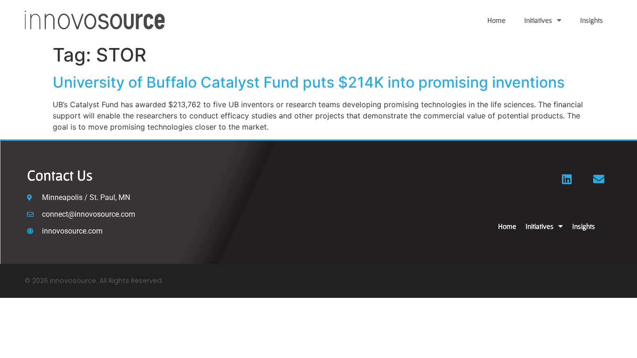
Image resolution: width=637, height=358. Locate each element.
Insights (591, 20)
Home (496, 20)
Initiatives (538, 20)
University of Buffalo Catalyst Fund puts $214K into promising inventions (309, 82)
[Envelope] (599, 179)
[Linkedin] (567, 179)
